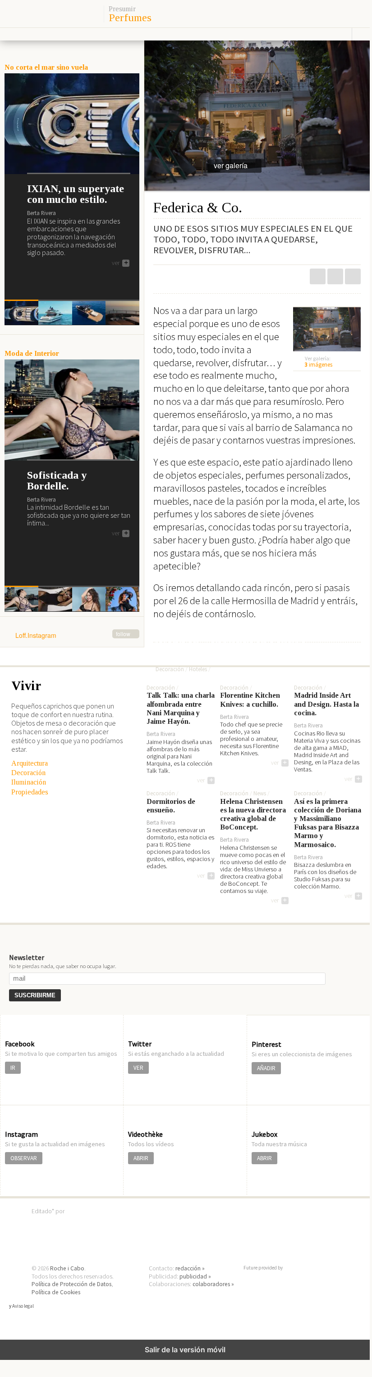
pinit (318, 276)
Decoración (28, 772)
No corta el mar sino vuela (46, 67)
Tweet (335, 276)
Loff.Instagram (72, 636)
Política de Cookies (56, 1292)
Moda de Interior (32, 353)
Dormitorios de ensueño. (171, 806)
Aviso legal (23, 1306)
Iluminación (28, 782)
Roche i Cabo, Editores (185, 1224)
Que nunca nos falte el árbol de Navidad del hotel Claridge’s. (231, 640)
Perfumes (130, 17)
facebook (353, 276)
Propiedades (29, 792)
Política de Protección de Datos (71, 1284)
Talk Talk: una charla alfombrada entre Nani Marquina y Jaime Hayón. (181, 708)
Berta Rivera (41, 212)
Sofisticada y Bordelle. (57, 480)
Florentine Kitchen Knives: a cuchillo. (250, 699)
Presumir (122, 9)
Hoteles (198, 669)
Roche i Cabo (67, 1268)
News (259, 793)
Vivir (26, 685)
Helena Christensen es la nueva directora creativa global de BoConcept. (253, 814)
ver (120, 263)
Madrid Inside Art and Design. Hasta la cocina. (326, 703)
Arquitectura (29, 763)
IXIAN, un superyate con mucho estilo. (75, 194)
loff (50, 13)
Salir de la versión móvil (185, 1349)
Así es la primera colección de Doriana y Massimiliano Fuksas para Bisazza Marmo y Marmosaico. (327, 823)
